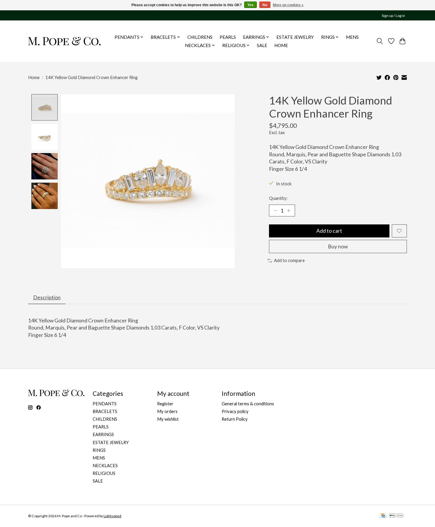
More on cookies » (288, 5)
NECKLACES (105, 465)
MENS (352, 37)
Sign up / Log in (393, 15)
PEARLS (228, 37)
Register (165, 403)
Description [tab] (47, 297)
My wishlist (168, 419)
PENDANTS (105, 403)
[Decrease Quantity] (275, 210)
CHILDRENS (199, 37)
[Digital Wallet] (396, 516)
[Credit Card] (383, 516)
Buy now (338, 246)
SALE (262, 45)
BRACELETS (105, 411)
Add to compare (289, 260)
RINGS (99, 450)
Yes (250, 5)
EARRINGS (103, 434)
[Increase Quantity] (288, 210)
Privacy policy (235, 411)
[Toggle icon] (380, 41)
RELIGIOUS (104, 473)
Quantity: (278, 198)
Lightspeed (112, 516)
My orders (167, 411)
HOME (281, 45)
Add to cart (329, 231)
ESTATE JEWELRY (295, 37)
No (264, 5)
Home (34, 77)
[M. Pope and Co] (64, 41)
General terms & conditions (248, 403)
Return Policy (235, 419)
